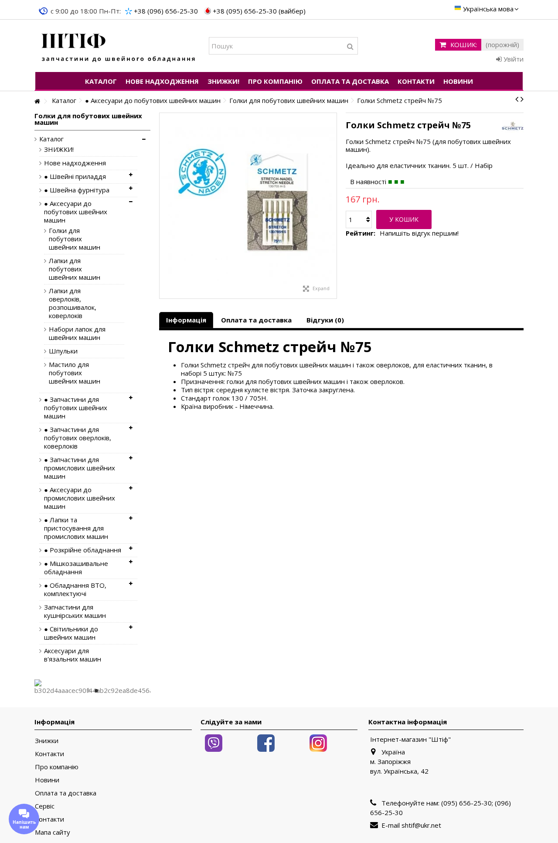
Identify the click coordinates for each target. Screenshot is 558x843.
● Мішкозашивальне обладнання (76, 567)
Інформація (186, 319)
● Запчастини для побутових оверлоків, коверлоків (77, 437)
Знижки (46, 741)
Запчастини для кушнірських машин (75, 611)
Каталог (51, 139)
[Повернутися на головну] (37, 101)
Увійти (513, 59)
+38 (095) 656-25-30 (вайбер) (259, 11)
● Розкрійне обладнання (82, 550)
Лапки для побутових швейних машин (74, 269)
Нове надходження (75, 163)
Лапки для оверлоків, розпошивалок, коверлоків (72, 303)
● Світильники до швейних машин (71, 633)
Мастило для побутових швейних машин (74, 372)
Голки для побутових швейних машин (74, 238)
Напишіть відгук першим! (419, 233)
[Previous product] (516, 99)
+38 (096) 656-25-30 (166, 11)
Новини (47, 780)
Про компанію (56, 767)
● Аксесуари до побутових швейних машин (75, 211)
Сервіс (44, 806)
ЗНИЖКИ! (59, 149)
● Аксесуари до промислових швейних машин (79, 498)
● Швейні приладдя (75, 176)
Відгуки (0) (325, 319)
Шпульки (63, 351)
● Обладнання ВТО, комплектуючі (75, 589)
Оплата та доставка (256, 319)
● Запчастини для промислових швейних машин (79, 468)
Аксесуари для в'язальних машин (72, 655)
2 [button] (96, 690)
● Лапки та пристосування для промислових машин (76, 528)
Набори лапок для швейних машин (77, 333)
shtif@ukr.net (421, 825)
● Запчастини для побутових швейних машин (75, 407)
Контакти (49, 754)
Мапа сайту (52, 832)
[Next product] (522, 99)
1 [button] (88, 690)
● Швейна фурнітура (76, 190)
